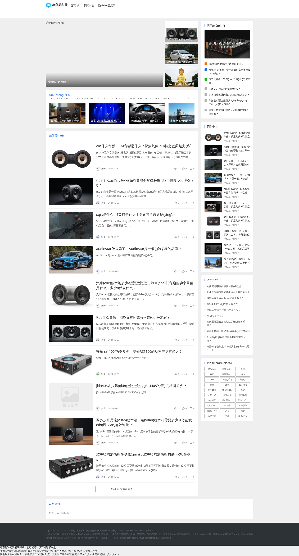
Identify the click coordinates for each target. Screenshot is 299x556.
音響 (212, 384)
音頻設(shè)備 (244, 379)
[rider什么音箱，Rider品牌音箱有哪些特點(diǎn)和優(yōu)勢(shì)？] (71, 191)
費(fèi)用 (243, 384)
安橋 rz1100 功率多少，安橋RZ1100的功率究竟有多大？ (139, 351)
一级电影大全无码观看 (34, 554)
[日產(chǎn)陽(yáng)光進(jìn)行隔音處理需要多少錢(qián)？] (181, 54)
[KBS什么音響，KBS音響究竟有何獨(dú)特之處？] (71, 328)
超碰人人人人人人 (109, 554)
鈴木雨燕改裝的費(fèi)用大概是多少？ (229, 94)
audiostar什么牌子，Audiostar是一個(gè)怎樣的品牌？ (139, 248)
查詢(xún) (227, 379)
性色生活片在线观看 (11, 554)
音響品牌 (227, 395)
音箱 (243, 389)
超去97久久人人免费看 (87, 554)
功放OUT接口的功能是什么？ (224, 88)
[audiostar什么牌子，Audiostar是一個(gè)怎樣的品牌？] (71, 260)
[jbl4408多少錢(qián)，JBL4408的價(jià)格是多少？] (71, 397)
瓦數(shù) (211, 389)
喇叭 (243, 410)
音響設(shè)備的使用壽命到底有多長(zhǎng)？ (229, 71)
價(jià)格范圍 (228, 400)
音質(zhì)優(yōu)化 (244, 400)
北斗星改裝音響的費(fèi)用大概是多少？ (228, 292)
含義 (227, 415)
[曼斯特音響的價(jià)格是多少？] (181, 31)
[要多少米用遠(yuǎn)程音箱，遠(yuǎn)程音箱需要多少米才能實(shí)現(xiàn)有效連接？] (71, 431)
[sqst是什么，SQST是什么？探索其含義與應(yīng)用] (71, 225)
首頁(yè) (75, 5)
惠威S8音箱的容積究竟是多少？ (224, 309)
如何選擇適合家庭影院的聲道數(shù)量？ (226, 323)
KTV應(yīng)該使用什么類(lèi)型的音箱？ (226, 338)
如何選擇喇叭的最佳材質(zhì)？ (225, 286)
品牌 (212, 374)
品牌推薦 (212, 415)
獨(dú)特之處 (244, 415)
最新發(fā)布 (57, 135)
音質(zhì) (212, 395)
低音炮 (227, 405)
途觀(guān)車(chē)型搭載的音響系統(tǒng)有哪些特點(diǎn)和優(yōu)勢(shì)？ (182, 84)
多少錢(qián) (228, 389)
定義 (227, 384)
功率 (243, 369)
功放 (212, 379)
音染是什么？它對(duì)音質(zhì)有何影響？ (229, 81)
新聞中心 (89, 5)
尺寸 (227, 410)
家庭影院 (243, 405)
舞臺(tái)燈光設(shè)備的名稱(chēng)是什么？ (228, 348)
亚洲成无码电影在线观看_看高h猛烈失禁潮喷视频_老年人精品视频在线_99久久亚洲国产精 (48, 550)
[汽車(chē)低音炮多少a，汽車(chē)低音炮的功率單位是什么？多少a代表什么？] (71, 294)
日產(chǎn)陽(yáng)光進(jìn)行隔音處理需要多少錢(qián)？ (182, 61)
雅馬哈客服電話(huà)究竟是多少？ (225, 298)
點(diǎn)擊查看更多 (121, 489)
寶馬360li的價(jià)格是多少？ (222, 304)
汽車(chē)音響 (213, 405)
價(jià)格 (212, 369)
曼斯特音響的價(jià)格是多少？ (182, 39)
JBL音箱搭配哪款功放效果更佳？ (226, 63)
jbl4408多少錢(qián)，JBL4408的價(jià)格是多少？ (141, 385)
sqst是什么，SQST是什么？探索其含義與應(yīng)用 (136, 214)
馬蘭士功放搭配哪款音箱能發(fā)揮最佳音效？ (229, 111)
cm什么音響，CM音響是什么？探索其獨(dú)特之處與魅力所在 (144, 146)
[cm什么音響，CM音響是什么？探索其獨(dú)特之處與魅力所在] (71, 157)
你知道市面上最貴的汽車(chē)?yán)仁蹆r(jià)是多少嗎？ (228, 102)
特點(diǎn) (212, 410)
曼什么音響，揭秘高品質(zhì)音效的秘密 (228, 331)
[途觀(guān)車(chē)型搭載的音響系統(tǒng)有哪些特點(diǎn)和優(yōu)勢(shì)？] (181, 76)
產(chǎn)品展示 (106, 5)
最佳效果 (243, 395)
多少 (243, 374)
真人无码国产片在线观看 (60, 554)
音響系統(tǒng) (228, 369)
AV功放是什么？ (215, 315)
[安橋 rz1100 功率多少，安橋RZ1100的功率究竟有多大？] (71, 362)
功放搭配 (212, 400)
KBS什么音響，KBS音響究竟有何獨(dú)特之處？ (133, 317)
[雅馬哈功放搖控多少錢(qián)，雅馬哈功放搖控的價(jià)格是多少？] (71, 465)
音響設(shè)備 (228, 374)
